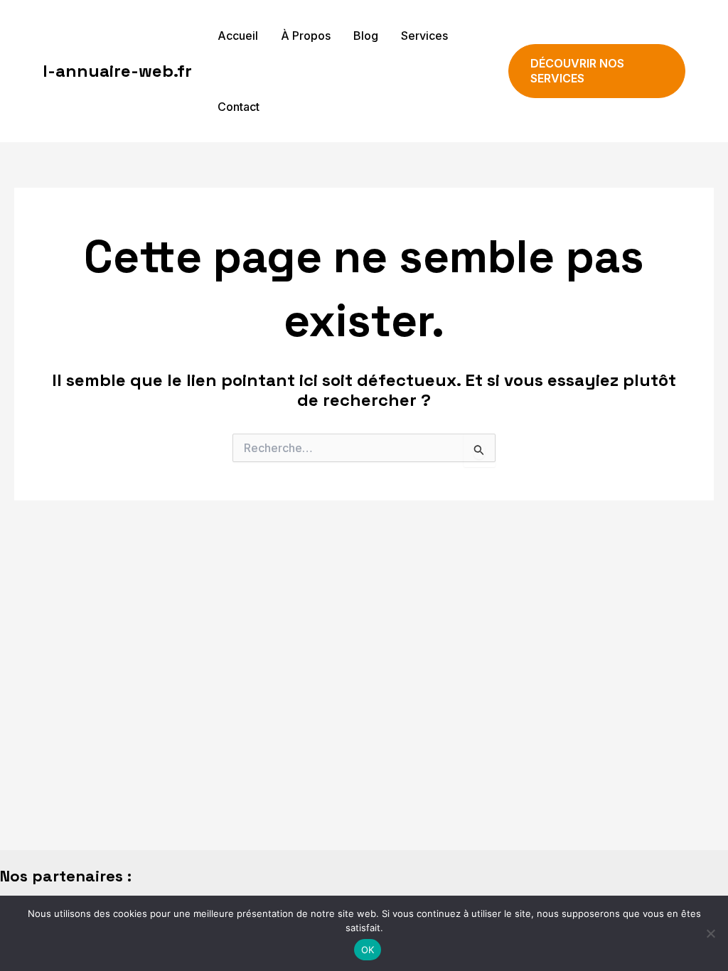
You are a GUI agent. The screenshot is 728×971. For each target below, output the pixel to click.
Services (424, 35)
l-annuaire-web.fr (117, 71)
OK (368, 949)
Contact (238, 107)
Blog (365, 35)
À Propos (306, 35)
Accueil (238, 35)
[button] (596, 71)
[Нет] (710, 933)
